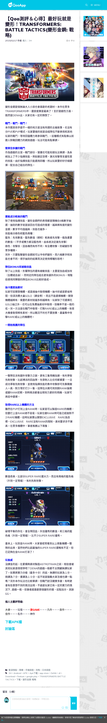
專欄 (21, 670)
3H (10, 673)
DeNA (54, 673)
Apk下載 (34, 673)
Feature (20, 676)
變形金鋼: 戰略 (29, 679)
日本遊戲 (46, 670)
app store (44, 673)
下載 (18, 679)
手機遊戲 (29, 670)
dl (59, 673)
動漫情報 (13, 670)
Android (17, 673)
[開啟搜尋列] (86, 5)
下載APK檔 (13, 622)
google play (31, 676)
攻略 (38, 670)
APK (25, 673)
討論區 (10, 629)
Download (10, 676)
